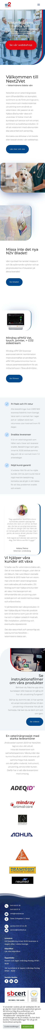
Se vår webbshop (21, 45)
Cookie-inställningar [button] (11, 1026)
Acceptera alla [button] (28, 1026)
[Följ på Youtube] (16, 981)
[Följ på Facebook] (6, 981)
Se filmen (14, 378)
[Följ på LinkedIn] (11, 981)
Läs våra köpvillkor (12, 951)
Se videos (34, 722)
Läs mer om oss (17, 149)
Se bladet (14, 282)
